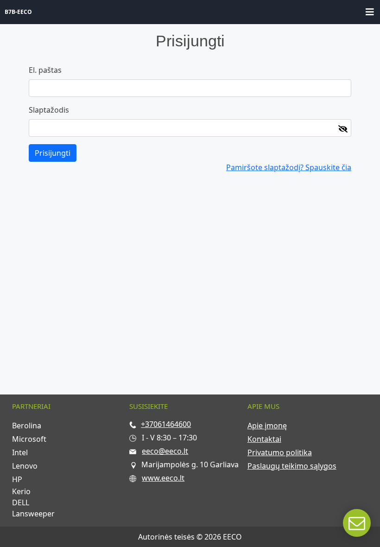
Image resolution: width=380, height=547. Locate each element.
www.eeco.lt (163, 478)
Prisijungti (52, 153)
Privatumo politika (279, 452)
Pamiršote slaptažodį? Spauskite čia (288, 167)
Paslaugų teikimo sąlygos (291, 466)
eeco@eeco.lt (165, 451)
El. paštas (45, 70)
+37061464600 (166, 424)
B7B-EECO (18, 12)
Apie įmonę (267, 425)
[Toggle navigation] (370, 12)
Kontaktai (264, 439)
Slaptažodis (49, 110)
